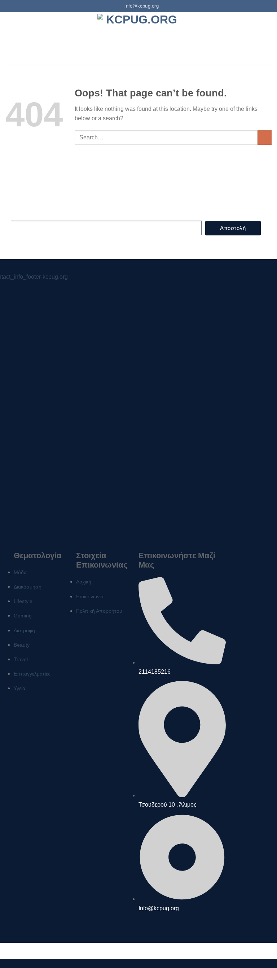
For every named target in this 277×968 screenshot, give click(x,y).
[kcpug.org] (138, 38)
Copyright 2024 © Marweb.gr (139, 951)
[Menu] (9, 38)
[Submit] (265, 137)
